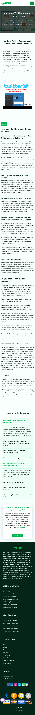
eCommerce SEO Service (10, 594)
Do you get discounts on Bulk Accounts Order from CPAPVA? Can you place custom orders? (16, 443)
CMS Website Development (10, 623)
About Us (5, 644)
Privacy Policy (7, 655)
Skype (17, 527)
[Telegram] (26, 684)
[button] (4, 124)
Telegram (22, 527)
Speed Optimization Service (10, 628)
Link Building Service (8, 602)
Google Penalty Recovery (10, 607)
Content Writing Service (9, 596)
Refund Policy (7, 658)
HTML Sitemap (7, 663)
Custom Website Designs (10, 620)
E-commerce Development (10, 626)
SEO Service (6, 591)
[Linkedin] (11, 684)
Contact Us (6, 647)
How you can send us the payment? (13, 458)
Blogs (4, 650)
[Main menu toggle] (32, 3)
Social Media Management (10, 599)
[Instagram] (15, 684)
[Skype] (19, 684)
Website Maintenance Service (11, 631)
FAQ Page (5, 652)
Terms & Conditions (8, 660)
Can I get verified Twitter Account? (13, 482)
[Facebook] (8, 684)
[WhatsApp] (23, 684)
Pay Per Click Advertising (10, 604)
